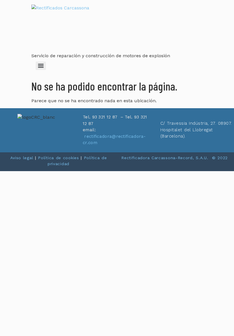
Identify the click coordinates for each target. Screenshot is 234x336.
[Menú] (41, 66)
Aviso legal (21, 157)
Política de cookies (58, 157)
